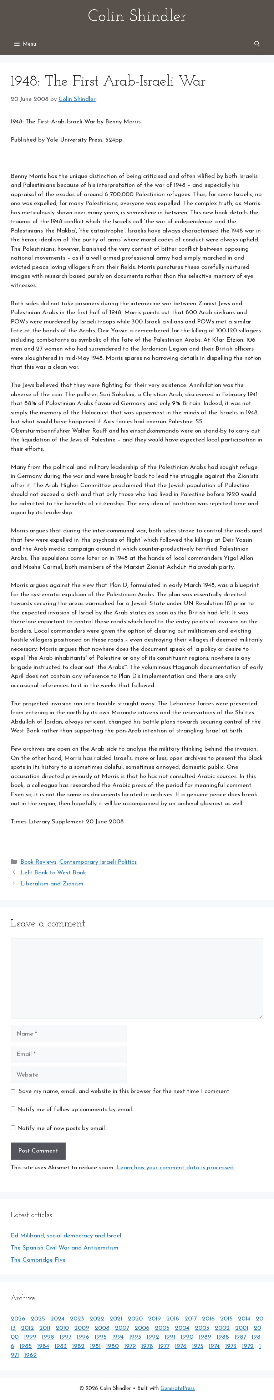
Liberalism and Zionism (51, 884)
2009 (81, 1328)
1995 (101, 1337)
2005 (162, 1328)
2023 (77, 1319)
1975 (197, 1346)
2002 (222, 1328)
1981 (95, 1346)
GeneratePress (178, 1388)
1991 (169, 1337)
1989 (205, 1337)
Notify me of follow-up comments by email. (75, 1110)
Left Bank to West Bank (53, 873)
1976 (181, 1346)
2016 (208, 1319)
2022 (97, 1319)
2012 (27, 1328)
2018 (172, 1319)
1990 (187, 1337)
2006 (142, 1328)
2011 (44, 1328)
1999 (30, 1337)
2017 (190, 1319)
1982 (78, 1346)
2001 (241, 1328)
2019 (154, 1319)
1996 (83, 1337)
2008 (102, 1328)
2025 (38, 1319)
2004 (182, 1328)
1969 (30, 1355)
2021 (116, 1319)
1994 (118, 1337)
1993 (135, 1337)
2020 (135, 1319)
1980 (112, 1346)
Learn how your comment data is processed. (175, 1168)
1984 (43, 1346)
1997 (65, 1337)
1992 (153, 1337)
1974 (214, 1346)
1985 (26, 1346)
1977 (163, 1346)
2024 (57, 1319)
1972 (248, 1346)
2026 (18, 1319)
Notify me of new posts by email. (61, 1128)
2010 (62, 1328)
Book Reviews (38, 862)
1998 (48, 1337)
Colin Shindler (137, 17)
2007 (122, 1328)
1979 (130, 1346)
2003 (202, 1328)
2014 (244, 1319)
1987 (240, 1337)
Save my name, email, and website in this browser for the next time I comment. (124, 1091)
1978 (147, 1346)
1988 (223, 1337)
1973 (231, 1346)
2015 (226, 1319)
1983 (61, 1346)
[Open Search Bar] (257, 44)
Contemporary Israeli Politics (98, 862)
